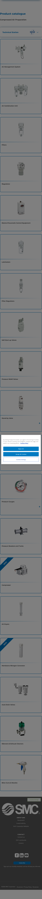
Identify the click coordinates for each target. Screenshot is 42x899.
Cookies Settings (21, 459)
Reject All (21, 449)
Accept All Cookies (21, 454)
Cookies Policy (24, 443)
